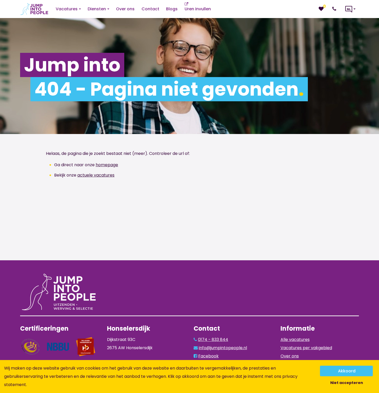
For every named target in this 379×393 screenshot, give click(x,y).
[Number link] (335, 9)
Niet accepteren (346, 382)
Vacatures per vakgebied (306, 348)
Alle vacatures (295, 339)
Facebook (208, 356)
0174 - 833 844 (213, 339)
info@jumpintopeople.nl (223, 348)
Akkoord (347, 371)
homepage (107, 165)
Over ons (290, 356)
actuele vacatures (95, 175)
